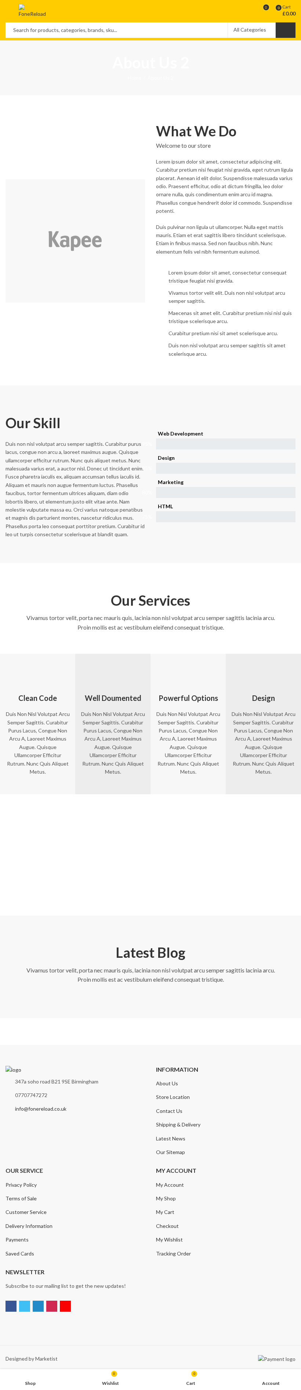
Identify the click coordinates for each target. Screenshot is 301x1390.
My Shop (166, 1198)
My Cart (165, 1212)
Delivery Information (29, 1226)
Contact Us (169, 1111)
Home (134, 78)
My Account (170, 1185)
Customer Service (26, 1212)
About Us (167, 1083)
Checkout (167, 1226)
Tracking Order (173, 1253)
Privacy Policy (21, 1185)
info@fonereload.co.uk (40, 1109)
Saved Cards (20, 1253)
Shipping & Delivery (178, 1124)
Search (285, 30)
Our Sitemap (170, 1152)
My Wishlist (169, 1239)
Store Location (173, 1097)
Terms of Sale (21, 1198)
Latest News (170, 1138)
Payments (17, 1239)
